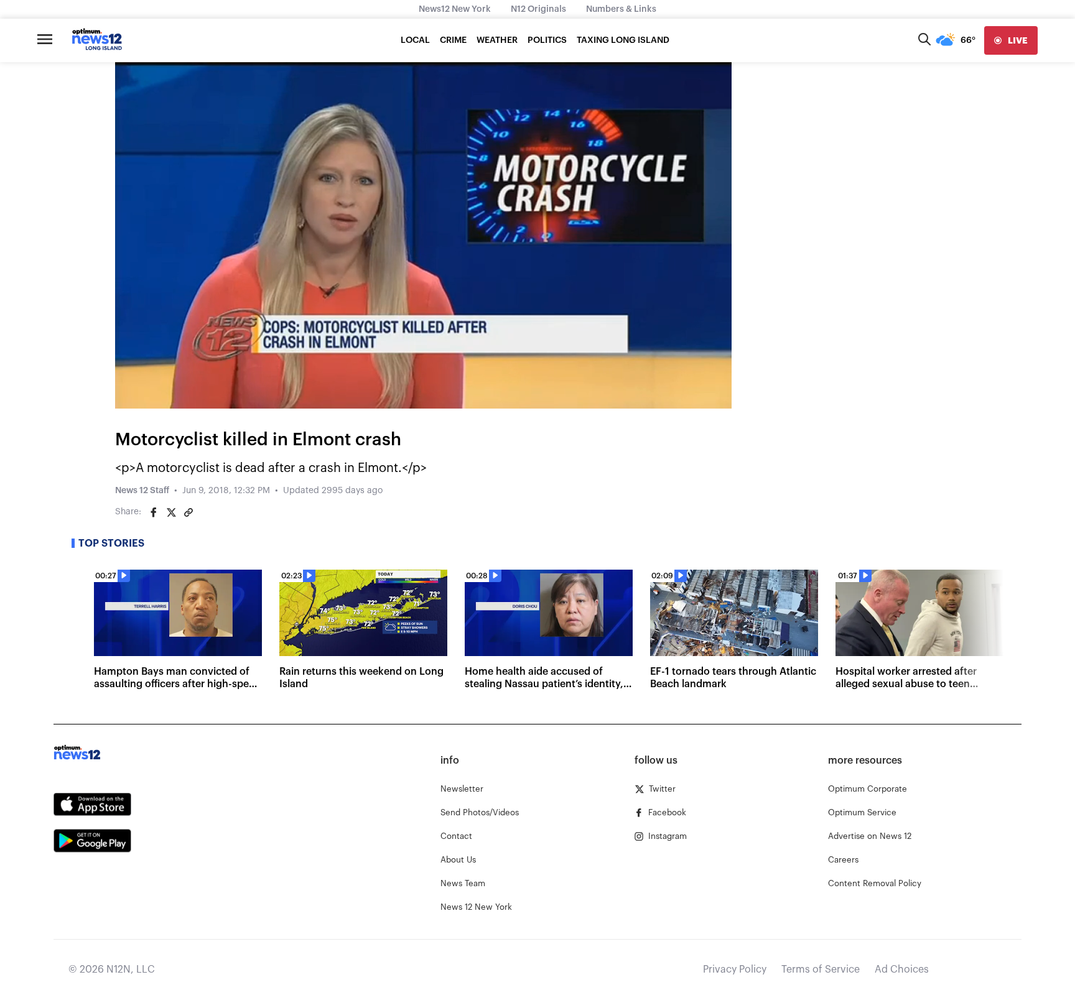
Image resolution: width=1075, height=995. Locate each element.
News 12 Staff (142, 490)
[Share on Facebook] (154, 512)
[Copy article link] (188, 512)
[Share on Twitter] (171, 512)
